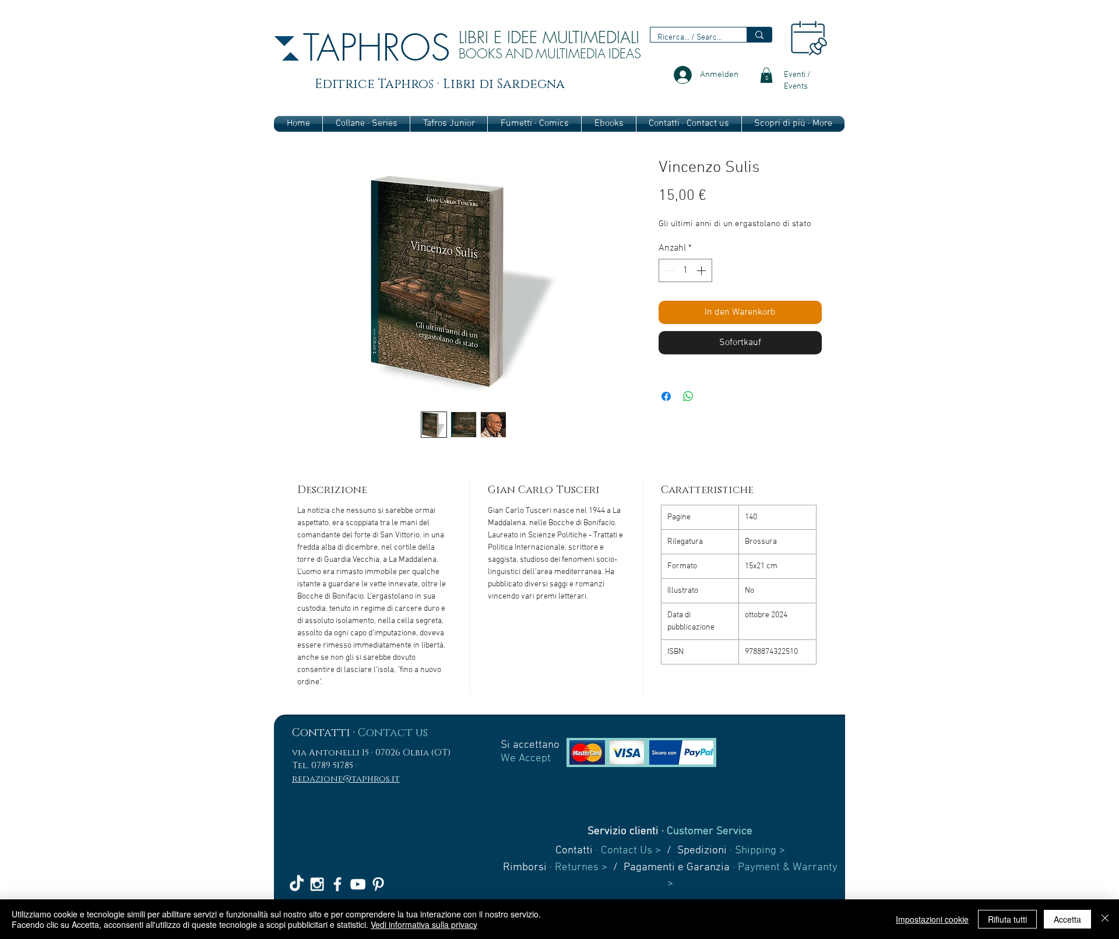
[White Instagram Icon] (317, 884)
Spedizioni (702, 850)
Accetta (1067, 919)
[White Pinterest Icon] (378, 884)
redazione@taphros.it (346, 779)
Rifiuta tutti (1007, 919)
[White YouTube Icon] (358, 884)
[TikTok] (296, 884)
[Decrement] (668, 270)
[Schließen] (1105, 919)
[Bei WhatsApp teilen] (688, 396)
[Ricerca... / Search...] (759, 34)
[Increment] (702, 270)
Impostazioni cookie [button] (932, 919)
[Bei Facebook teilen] (666, 396)
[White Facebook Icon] (337, 884)
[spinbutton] (685, 270)
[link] (766, 75)
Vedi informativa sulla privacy (424, 924)
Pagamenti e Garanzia (677, 867)
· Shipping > (756, 850)
